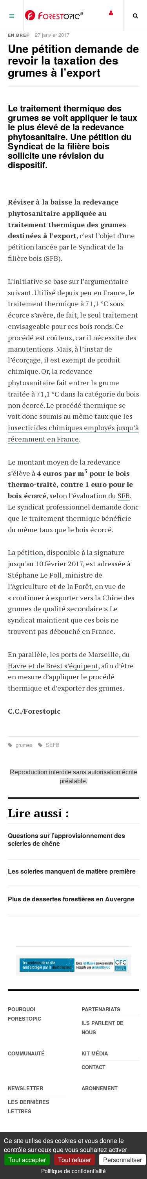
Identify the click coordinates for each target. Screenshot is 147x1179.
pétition (30, 552)
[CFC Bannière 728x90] (73, 965)
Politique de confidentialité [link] (73, 1171)
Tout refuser (74, 1159)
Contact (93, 1067)
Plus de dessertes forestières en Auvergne (71, 898)
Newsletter (25, 1088)
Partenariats (101, 1009)
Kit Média (95, 1053)
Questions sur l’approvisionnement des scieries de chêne (66, 839)
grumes (24, 744)
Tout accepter (27, 1159)
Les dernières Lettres (28, 1106)
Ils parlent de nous (102, 1027)
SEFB (52, 744)
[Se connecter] (110, 12)
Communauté (26, 1053)
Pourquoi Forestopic (24, 1013)
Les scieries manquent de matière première (72, 871)
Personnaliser (122, 1159)
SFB (124, 495)
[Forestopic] (54, 15)
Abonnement (100, 1088)
